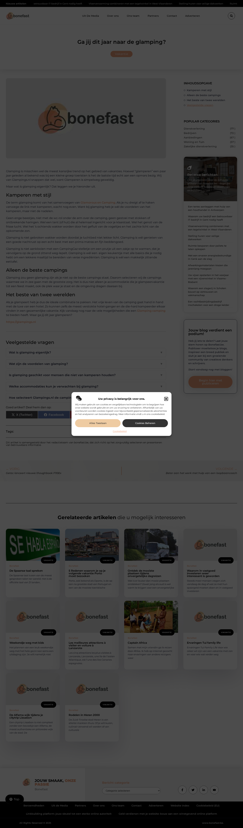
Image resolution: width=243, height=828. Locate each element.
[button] (166, 399)
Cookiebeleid (120, 431)
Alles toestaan (98, 423)
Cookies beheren (145, 423)
